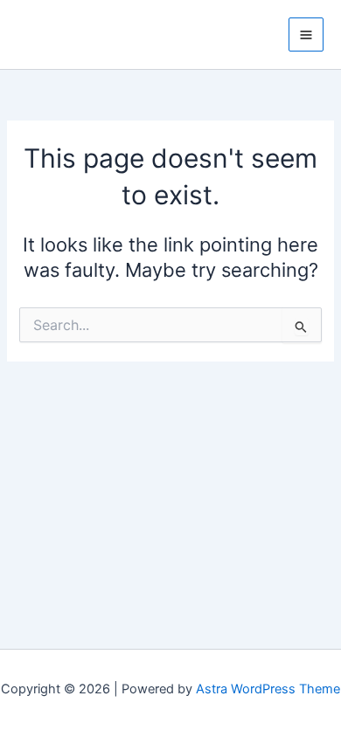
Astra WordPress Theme (268, 689)
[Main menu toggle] (306, 34)
